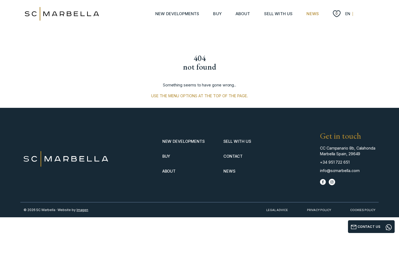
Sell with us (278, 13)
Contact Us (368, 227)
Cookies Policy (362, 210)
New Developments (177, 13)
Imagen (82, 210)
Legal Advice (277, 210)
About (243, 13)
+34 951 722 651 (335, 162)
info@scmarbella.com (340, 170)
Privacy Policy (319, 210)
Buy (217, 13)
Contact (233, 156)
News (312, 13)
